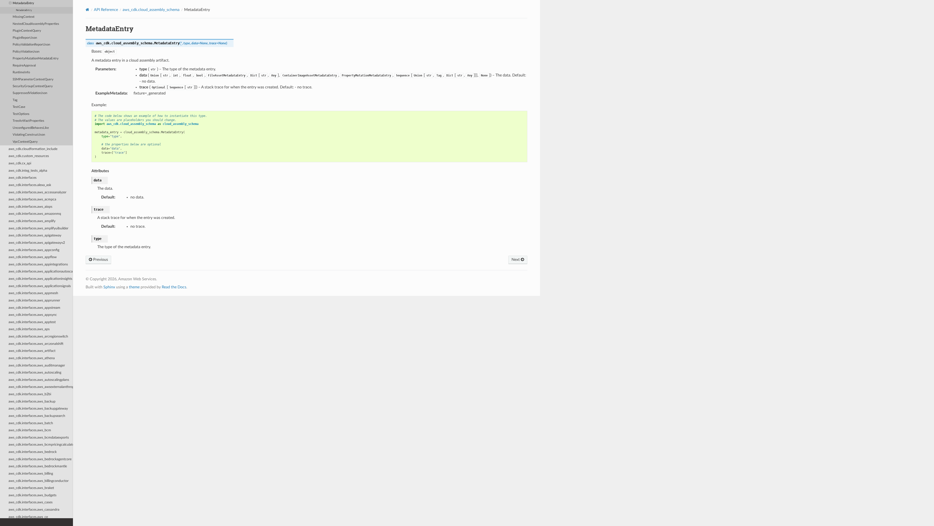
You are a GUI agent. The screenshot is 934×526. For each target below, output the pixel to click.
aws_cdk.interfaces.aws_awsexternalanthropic (41, 387)
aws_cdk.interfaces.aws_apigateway (35, 235)
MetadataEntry (23, 3)
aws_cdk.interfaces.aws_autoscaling (35, 372)
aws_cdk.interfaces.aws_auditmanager (37, 365)
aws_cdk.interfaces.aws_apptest (32, 322)
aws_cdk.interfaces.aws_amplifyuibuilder (38, 228)
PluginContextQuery (27, 30)
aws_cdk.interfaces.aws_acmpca (32, 199)
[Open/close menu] (10, 3)
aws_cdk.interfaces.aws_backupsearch (37, 416)
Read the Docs (174, 287)
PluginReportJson (25, 37)
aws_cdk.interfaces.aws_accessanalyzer (37, 192)
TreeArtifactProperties (28, 120)
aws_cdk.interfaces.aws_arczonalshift (36, 344)
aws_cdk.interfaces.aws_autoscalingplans (39, 380)
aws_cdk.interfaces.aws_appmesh (33, 293)
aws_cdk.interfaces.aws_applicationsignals (40, 286)
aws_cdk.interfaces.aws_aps (29, 329)
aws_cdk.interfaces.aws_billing (31, 473)
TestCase (19, 107)
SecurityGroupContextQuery (33, 86)
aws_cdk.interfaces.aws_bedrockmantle (38, 466)
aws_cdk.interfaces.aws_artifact (32, 351)
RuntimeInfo (21, 72)
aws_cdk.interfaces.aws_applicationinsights (40, 279)
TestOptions (21, 114)
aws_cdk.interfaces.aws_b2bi (30, 394)
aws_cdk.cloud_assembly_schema (151, 10)
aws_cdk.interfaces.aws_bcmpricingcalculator (41, 444)
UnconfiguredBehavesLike (31, 128)
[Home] (87, 10)
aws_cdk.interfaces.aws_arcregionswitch (38, 336)
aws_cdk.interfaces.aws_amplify (32, 221)
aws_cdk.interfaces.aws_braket (31, 488)
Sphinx (109, 287)
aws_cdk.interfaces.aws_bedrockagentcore (40, 459)
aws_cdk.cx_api (20, 163)
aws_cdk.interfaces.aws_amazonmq (35, 214)
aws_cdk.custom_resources (29, 156)
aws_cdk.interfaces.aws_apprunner (34, 300)
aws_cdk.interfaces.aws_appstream (34, 308)
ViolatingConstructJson (29, 134)
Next (516, 260)
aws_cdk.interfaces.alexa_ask (30, 185)
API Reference (106, 10)
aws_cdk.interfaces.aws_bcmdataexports (39, 437)
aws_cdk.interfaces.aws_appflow (33, 257)
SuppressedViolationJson (30, 93)
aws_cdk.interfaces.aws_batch (31, 423)
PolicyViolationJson (26, 51)
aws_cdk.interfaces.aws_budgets (32, 495)
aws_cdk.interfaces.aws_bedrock (33, 452)
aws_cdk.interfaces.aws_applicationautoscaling (41, 271)
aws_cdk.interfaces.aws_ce (28, 517)
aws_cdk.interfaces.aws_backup (32, 401)
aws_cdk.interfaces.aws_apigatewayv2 (37, 242)
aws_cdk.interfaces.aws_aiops (30, 206)
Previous (100, 260)
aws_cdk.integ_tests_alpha (28, 170)
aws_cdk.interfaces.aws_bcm (30, 430)
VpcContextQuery (25, 141)
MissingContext (24, 17)
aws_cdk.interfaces (22, 177)
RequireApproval (24, 65)
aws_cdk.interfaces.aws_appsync (33, 315)
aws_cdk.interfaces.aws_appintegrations (38, 264)
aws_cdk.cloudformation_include (33, 149)
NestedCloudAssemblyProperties (36, 24)
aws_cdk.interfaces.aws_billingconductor (39, 481)
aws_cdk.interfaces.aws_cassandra (34, 509)
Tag (15, 100)
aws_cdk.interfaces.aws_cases (31, 502)
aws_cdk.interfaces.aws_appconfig (34, 250)
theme (134, 287)
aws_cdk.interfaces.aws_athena (32, 358)
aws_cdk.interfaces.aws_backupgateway (38, 408)
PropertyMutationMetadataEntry (36, 58)
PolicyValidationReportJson (31, 44)
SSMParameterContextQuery (33, 79)
